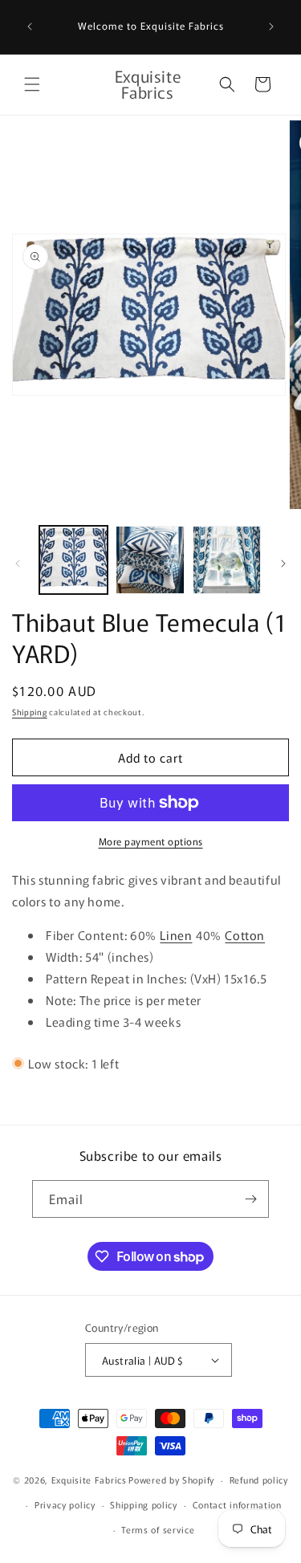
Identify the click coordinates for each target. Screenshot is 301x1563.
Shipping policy (143, 1504)
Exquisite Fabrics (89, 1479)
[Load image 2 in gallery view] (150, 560)
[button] (32, 84)
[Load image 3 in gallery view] (227, 560)
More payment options (151, 841)
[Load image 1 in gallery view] (73, 560)
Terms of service (157, 1529)
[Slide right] (283, 563)
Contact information (237, 1504)
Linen (176, 934)
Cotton (245, 934)
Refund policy (259, 1479)
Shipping (29, 712)
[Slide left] (17, 563)
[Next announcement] (271, 26)
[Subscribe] (250, 1199)
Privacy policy (65, 1504)
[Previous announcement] (29, 26)
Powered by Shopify (171, 1479)
